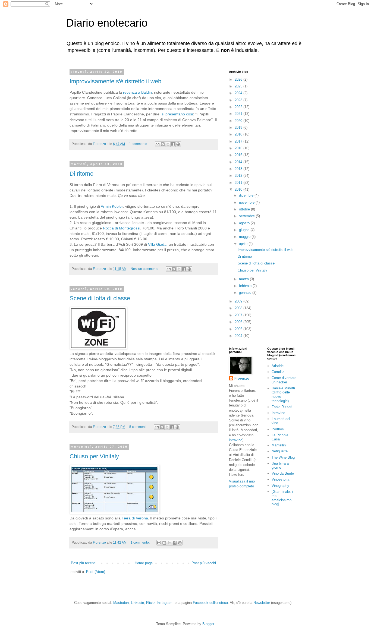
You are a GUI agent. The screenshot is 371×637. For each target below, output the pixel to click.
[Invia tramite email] (157, 144)
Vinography (280, 486)
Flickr (150, 603)
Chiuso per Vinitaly (94, 456)
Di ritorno (81, 173)
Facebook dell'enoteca (210, 603)
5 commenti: (138, 426)
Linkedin (137, 603)
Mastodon (121, 603)
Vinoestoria (280, 479)
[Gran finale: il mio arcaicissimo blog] (283, 498)
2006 (239, 322)
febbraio (246, 286)
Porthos (278, 429)
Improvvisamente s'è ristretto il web (115, 81)
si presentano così (177, 114)
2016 (239, 148)
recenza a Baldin (137, 92)
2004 (239, 336)
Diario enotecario (106, 23)
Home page (144, 563)
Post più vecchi (203, 563)
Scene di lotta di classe (100, 298)
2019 (239, 127)
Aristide (278, 366)
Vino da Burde (283, 473)
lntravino (235, 440)
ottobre (245, 209)
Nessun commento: (145, 268)
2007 (239, 315)
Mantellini (279, 445)
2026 (239, 79)
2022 (239, 107)
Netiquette (280, 451)
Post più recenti (83, 563)
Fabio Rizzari (282, 407)
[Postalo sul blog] (162, 144)
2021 (239, 114)
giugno (244, 230)
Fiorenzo (241, 378)
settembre (247, 216)
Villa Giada (157, 244)
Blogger (208, 624)
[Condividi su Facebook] (173, 144)
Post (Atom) (95, 572)
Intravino (278, 413)
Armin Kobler (112, 206)
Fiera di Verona (135, 518)
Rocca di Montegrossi (121, 228)
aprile (244, 244)
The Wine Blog (283, 457)
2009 (239, 301)
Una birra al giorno (281, 465)
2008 (239, 308)
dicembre (246, 195)
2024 (239, 93)
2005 (239, 329)
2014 (239, 162)
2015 (239, 155)
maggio (245, 237)
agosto (245, 223)
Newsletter (261, 603)
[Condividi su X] (168, 144)
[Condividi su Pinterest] (178, 144)
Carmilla (278, 372)
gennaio (245, 293)
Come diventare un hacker (284, 380)
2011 (239, 183)
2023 (239, 100)
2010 (239, 189)
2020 (239, 121)
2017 (239, 141)
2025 (239, 86)
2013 (239, 169)
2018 (239, 134)
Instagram (164, 603)
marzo (244, 279)
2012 (239, 176)
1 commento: (139, 144)
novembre (247, 202)
